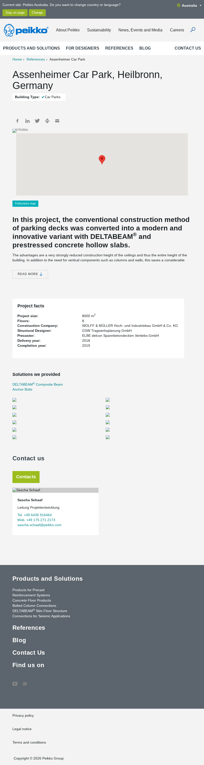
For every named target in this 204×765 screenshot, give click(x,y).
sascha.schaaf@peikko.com (39, 525)
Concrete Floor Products (31, 600)
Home (17, 59)
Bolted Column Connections (34, 606)
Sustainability (99, 30)
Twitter (37, 120)
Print (47, 120)
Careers (177, 30)
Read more (28, 274)
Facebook (17, 120)
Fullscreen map (25, 203)
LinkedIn (27, 120)
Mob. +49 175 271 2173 (36, 520)
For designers (82, 48)
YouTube (14, 681)
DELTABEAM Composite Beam (37, 384)
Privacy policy (23, 715)
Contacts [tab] (26, 476)
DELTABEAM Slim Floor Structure (39, 610)
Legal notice (22, 729)
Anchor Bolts (22, 389)
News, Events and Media (140, 30)
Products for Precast (28, 590)
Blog (145, 48)
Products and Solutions (31, 48)
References (119, 48)
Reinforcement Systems (31, 595)
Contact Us (188, 48)
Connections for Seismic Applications (41, 616)
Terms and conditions (29, 742)
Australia (189, 5)
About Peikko (68, 30)
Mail (57, 120)
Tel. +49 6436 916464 (34, 515)
